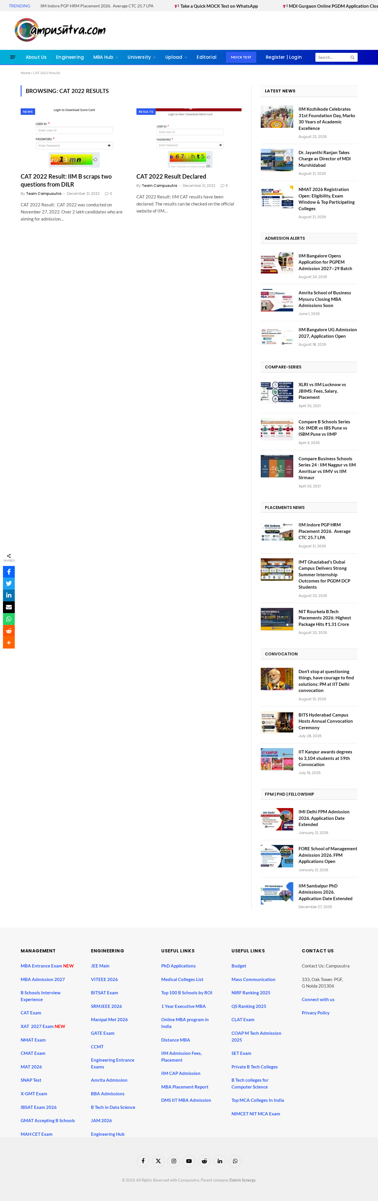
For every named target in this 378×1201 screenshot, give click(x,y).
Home (25, 73)
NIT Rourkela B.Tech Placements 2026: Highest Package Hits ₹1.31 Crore (325, 618)
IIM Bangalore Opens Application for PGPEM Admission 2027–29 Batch (325, 262)
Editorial (206, 57)
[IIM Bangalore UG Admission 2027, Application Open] (277, 337)
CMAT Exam (33, 1053)
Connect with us (318, 999)
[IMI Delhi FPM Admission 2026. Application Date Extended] (277, 819)
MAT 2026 (31, 1066)
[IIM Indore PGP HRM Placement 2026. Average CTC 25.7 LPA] (277, 532)
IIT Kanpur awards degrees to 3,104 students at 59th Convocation (325, 758)
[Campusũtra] (58, 30)
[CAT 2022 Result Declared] (189, 137)
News (28, 111)
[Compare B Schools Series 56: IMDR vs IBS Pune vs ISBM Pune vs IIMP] (277, 429)
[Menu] (12, 57)
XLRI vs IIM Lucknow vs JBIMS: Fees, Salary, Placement (322, 391)
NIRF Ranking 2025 (251, 992)
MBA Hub (103, 57)
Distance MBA (175, 1039)
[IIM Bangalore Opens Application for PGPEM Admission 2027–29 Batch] (277, 263)
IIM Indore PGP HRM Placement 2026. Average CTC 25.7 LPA (97, 5)
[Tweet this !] (9, 584)
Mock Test (241, 57)
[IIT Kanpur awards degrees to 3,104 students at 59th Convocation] (277, 759)
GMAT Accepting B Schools (48, 1120)
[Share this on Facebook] (9, 572)
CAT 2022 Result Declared (171, 176)
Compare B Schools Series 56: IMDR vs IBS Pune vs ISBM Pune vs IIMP (324, 428)
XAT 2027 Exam (38, 1026)
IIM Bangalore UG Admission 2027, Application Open (328, 332)
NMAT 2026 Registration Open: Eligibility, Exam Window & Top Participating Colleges (327, 199)
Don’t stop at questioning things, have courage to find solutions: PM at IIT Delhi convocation (326, 681)
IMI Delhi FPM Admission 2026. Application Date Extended (324, 818)
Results (146, 111)
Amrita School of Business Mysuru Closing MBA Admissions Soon (325, 299)
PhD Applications (179, 965)
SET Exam (241, 1053)
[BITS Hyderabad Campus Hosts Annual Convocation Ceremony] (277, 722)
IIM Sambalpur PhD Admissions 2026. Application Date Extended (326, 892)
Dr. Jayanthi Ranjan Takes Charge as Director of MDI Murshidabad (325, 159)
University (139, 57)
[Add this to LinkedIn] (9, 595)
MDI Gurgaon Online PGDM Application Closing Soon (312, 6)
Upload (173, 57)
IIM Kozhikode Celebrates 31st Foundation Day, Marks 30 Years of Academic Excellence (327, 118)
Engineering (70, 57)
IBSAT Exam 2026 (39, 1107)
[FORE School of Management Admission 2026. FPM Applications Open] (277, 856)
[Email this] (9, 607)
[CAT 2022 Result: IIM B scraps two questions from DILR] (73, 137)
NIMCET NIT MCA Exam (256, 1113)
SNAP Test (31, 1080)
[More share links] (9, 643)
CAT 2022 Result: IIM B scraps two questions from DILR (66, 180)
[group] (194, 1115)
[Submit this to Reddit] (9, 631)
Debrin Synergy (242, 1180)
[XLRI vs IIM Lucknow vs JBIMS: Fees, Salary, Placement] (277, 392)
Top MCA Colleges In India (258, 1100)
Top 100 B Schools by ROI (186, 992)
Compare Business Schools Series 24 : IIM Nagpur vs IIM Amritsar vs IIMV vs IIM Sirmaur (327, 468)
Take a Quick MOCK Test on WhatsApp (189, 6)
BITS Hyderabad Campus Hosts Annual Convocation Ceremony (326, 721)
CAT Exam (31, 1012)
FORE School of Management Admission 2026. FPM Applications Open (328, 855)
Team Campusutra (43, 193)
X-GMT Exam (34, 1093)
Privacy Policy (316, 1012)
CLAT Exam (243, 1019)
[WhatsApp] (9, 619)
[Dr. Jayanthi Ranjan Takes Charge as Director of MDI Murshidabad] (277, 160)
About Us (36, 57)
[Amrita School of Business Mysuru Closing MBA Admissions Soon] (277, 300)
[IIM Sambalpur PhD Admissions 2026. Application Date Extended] (277, 893)
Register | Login (284, 57)
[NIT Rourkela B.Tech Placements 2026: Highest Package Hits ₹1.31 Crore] (277, 619)
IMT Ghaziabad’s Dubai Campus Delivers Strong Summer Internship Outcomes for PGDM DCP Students (324, 574)
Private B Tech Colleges (255, 1066)
